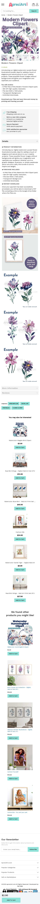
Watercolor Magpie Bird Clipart (20, 440)
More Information (10, 388)
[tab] (20, 141)
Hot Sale (20, 886)
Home (3, 15)
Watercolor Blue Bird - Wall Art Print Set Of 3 (20, 501)
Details (5, 141)
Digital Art (24, 403)
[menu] (2, 4)
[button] (11, 58)
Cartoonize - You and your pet (17, 812)
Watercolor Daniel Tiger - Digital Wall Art (20, 563)
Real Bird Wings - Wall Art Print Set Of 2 (20, 593)
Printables (6, 408)
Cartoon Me (20, 532)
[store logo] (18, 4)
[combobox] (15, 11)
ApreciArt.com (13, 403)
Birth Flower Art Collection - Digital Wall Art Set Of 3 (19, 688)
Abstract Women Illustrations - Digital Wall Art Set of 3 (19, 730)
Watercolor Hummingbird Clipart (18, 647)
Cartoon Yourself (12, 772)
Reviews (6, 393)
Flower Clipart (18, 408)
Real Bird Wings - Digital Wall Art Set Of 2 (20, 471)
